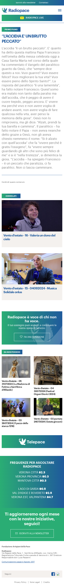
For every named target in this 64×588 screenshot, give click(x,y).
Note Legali (35, 582)
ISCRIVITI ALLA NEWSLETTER (34, 533)
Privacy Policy (20, 582)
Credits (46, 582)
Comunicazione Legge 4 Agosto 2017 (18, 562)
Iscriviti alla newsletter (25, 3)
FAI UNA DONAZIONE (33, 337)
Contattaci (43, 3)
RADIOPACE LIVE (34, 18)
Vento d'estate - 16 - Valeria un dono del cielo (29, 237)
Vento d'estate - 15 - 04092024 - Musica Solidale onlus (30, 290)
